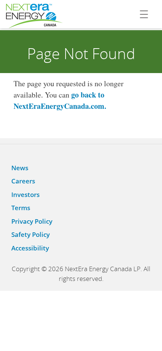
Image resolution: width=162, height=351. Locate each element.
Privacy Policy (31, 221)
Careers (23, 181)
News (19, 167)
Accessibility (30, 248)
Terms (20, 207)
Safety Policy (30, 234)
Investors (25, 194)
